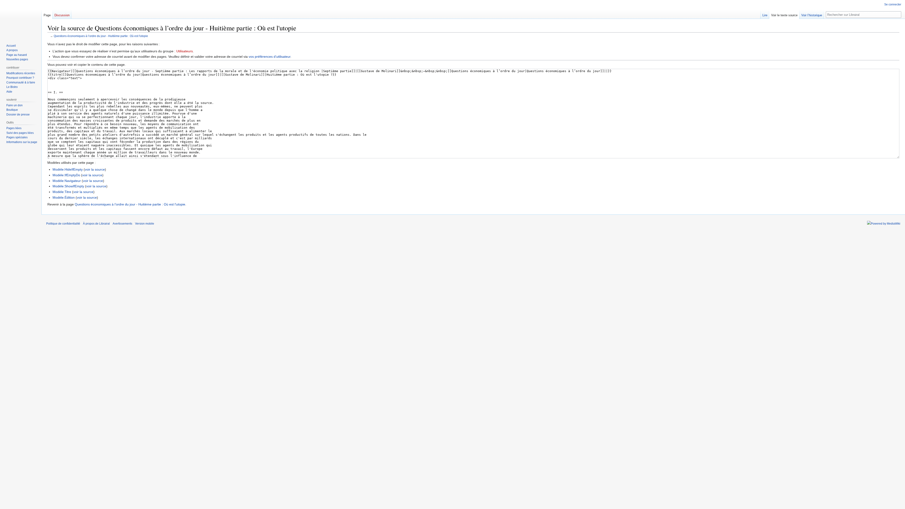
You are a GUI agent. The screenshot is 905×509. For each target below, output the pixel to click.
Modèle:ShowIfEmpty (68, 186)
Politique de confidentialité (63, 223)
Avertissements (122, 223)
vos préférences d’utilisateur (269, 56)
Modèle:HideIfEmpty (68, 169)
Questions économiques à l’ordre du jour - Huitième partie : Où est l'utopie (101, 35)
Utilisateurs (184, 51)
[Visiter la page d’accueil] (21, 19)
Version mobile (144, 223)
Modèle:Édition (64, 197)
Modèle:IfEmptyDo (66, 175)
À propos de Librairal (96, 223)
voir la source (95, 169)
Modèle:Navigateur (67, 181)
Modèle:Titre (62, 192)
